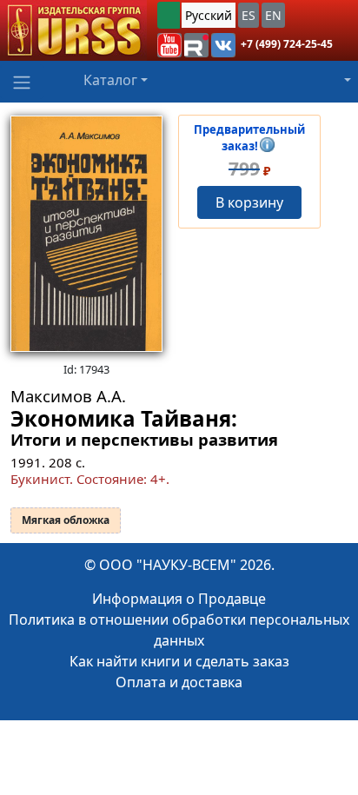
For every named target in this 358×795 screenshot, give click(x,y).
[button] (169, 45)
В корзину (249, 202)
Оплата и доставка (179, 682)
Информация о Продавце (179, 598)
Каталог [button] (110, 79)
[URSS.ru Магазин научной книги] (73, 30)
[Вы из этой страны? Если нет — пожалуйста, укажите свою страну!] (168, 15)
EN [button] (273, 15)
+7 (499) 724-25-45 (287, 43)
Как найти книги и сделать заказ (179, 661)
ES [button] (248, 15)
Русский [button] (208, 15)
